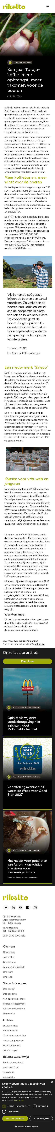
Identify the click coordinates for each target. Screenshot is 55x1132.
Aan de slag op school (14, 999)
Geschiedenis (9, 962)
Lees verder (19, 1100)
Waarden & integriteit (13, 967)
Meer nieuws (27, 661)
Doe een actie (10, 994)
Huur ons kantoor (12, 1045)
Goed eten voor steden (14, 1035)
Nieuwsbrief (9, 1014)
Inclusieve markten (28, 641)
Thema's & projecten (13, 1040)
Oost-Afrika (9, 1072)
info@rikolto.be (10, 928)
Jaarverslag (8, 957)
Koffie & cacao (10, 1031)
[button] (47, 6)
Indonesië (39, 644)
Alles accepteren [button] (15, 1118)
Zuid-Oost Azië (10, 1067)
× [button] (52, 1082)
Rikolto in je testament (14, 1004)
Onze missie (9, 952)
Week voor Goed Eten (14, 1009)
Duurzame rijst (10, 1026)
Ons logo (7, 977)
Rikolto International (13, 1062)
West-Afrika (9, 1077)
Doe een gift (9, 989)
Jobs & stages (10, 1050)
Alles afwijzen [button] (41, 1118)
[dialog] (27, 1105)
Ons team (8, 972)
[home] (14, 6)
